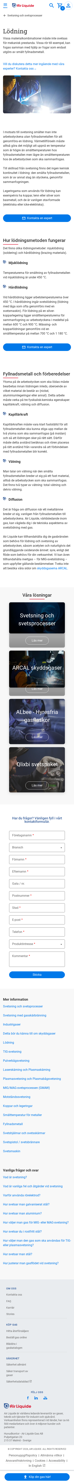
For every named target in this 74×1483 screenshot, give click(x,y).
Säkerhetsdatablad (17, 1381)
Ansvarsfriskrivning (18, 1460)
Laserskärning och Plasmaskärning (26, 1070)
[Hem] (17, 1406)
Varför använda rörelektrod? (21, 1195)
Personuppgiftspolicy (23, 1455)
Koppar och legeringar (17, 1106)
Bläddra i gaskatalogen (14, 1345)
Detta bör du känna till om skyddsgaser (29, 1033)
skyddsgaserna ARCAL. (52, 568)
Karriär (10, 1307)
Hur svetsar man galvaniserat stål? (26, 1204)
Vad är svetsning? (15, 1177)
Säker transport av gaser (17, 1373)
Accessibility (57, 1460)
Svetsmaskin (11, 1151)
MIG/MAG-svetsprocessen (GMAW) (26, 1088)
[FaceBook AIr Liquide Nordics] (28, 1398)
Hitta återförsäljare (17, 1331)
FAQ (8, 1301)
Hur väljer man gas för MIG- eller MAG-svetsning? (36, 1222)
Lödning (8, 1042)
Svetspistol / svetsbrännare (21, 1142)
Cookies (40, 1460)
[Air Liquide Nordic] (45, 1398)
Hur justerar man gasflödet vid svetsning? (31, 1263)
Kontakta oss (14, 1294)
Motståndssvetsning (16, 1097)
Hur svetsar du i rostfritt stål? (22, 1231)
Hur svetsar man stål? (17, 1254)
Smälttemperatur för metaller (22, 1115)
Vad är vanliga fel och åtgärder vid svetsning (33, 1186)
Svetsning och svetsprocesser (23, 1006)
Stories (10, 1314)
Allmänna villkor (51, 1455)
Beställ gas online (16, 1337)
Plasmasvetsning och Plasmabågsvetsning (32, 1079)
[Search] (51, 6)
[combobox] (51, 6)
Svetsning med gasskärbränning (24, 1015)
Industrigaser (11, 1024)
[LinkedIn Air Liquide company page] (36, 1398)
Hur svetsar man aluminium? (22, 1213)
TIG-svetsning (12, 1051)
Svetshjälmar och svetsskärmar (24, 1133)
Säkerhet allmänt (16, 1364)
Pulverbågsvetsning (16, 1060)
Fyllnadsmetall (13, 1124)
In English (36, 1465)
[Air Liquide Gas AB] (23, 5)
